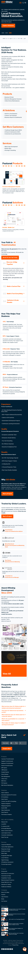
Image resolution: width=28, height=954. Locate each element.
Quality (4, 429)
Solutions (18, 202)
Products (17, 163)
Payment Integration (6, 803)
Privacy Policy (15, 945)
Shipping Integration (6, 805)
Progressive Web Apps (6, 855)
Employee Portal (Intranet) (7, 763)
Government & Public (6, 875)
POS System (4, 783)
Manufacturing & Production (7, 880)
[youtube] (7, 949)
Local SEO (3, 824)
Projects (3, 894)
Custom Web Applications (7, 846)
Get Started (4, 901)
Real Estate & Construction (7, 873)
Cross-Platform (4, 857)
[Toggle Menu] (20, 2)
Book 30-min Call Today (10, 257)
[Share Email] (12, 949)
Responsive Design (5, 849)
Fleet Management (5, 776)
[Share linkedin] (2, 949)
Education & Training (6, 884)
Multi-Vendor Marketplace (7, 785)
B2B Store (3, 780)
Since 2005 (6, 593)
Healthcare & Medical (6, 886)
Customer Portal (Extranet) (7, 759)
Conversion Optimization (7, 835)
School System (4, 774)
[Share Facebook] (4, 949)
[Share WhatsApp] (9, 949)
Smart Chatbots (5, 792)
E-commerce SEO (5, 826)
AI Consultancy (4, 797)
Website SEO (4, 821)
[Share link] (10, 949)
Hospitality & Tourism (6, 877)
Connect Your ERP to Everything (8, 801)
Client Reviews (4, 896)
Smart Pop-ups (4, 837)
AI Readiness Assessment (7, 862)
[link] (14, 182)
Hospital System (5, 772)
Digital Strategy (5, 860)
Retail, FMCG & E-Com (6, 882)
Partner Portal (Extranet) (7, 765)
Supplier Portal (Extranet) (7, 761)
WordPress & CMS (5, 851)
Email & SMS (4, 807)
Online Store (4, 778)
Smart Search (4, 799)
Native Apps (4, 853)
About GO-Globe (5, 892)
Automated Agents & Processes (8, 794)
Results (4, 452)
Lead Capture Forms (6, 832)
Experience (6, 404)
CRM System (4, 769)
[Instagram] (5, 949)
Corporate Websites (6, 844)
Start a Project (7, 493)
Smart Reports (4, 812)
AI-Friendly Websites (6, 828)
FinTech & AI (4, 871)
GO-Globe (10, 479)
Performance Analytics (6, 814)
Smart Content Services (7, 830)
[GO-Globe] (7, 2)
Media (2, 898)
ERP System (4, 767)
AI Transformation (8, 243)
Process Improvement (6, 864)
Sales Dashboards (5, 810)
